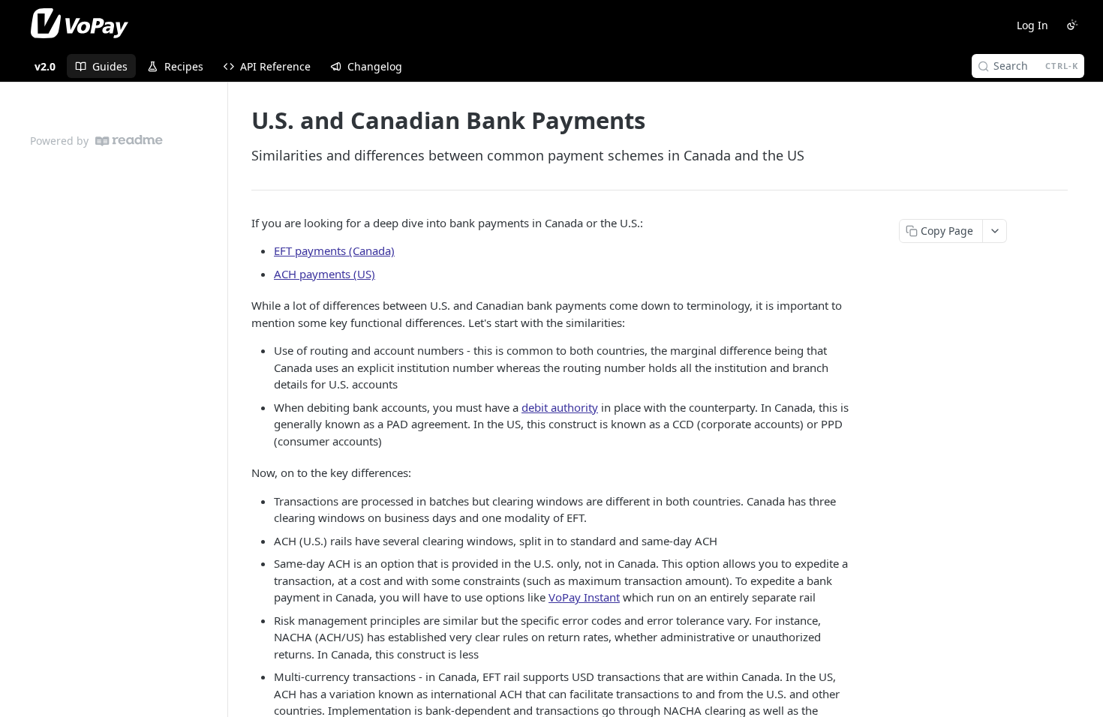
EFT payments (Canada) (334, 250)
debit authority (559, 407)
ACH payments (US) (324, 273)
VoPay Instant (584, 597)
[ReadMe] (129, 140)
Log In (1032, 25)
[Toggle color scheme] (1072, 25)
